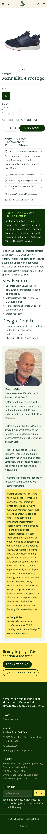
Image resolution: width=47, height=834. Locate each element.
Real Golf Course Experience (21, 174)
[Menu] (3, 4)
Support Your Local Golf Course (22, 194)
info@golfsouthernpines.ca (19, 750)
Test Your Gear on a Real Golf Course (21, 187)
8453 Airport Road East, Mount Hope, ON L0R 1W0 (24, 739)
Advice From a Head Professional (22, 151)
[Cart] (44, 4)
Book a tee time (17, 664)
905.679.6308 (12, 745)
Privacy (23, 826)
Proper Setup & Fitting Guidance (22, 180)
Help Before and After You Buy (21, 200)
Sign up (39, 793)
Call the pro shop (22, 672)
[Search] (8, 4)
